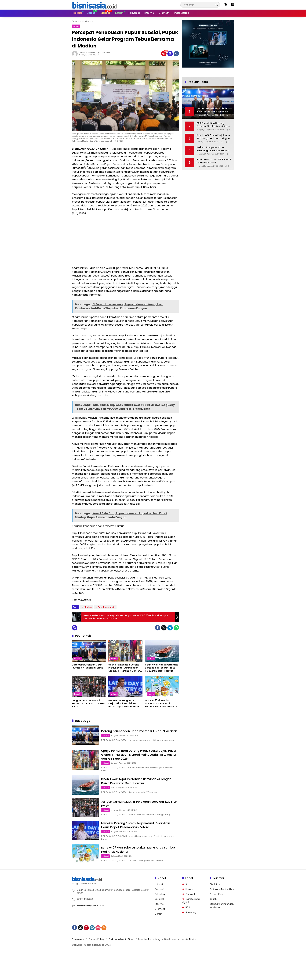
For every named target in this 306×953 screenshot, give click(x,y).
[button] (217, 4)
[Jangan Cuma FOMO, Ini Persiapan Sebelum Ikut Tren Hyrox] (89, 686)
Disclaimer (215, 884)
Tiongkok (190, 894)
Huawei (189, 889)
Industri (76, 26)
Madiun (88, 607)
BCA (188, 907)
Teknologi (160, 894)
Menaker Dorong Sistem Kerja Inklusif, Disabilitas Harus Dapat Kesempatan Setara (123, 703)
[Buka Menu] (232, 5)
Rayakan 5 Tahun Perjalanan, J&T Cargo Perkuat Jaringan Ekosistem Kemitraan (213, 137)
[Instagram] (98, 927)
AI (186, 884)
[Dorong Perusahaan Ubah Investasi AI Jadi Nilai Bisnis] (89, 651)
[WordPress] (92, 927)
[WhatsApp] (176, 627)
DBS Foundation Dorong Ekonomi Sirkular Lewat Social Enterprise (214, 125)
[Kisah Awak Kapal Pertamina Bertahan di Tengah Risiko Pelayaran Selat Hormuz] (162, 651)
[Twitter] (164, 627)
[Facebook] (157, 627)
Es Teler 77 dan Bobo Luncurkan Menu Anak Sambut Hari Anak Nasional (161, 703)
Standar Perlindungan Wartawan (157, 939)
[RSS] (103, 927)
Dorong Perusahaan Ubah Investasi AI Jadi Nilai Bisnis (87, 666)
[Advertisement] (125, 240)
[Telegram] (170, 627)
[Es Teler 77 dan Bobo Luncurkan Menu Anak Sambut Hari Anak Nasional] (162, 686)
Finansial (159, 889)
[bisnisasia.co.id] (94, 4)
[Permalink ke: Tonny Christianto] (75, 54)
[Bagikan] (176, 53)
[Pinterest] (86, 927)
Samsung (191, 912)
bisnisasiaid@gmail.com (90, 905)
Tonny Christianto (87, 52)
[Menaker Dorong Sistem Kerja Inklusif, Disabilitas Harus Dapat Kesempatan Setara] (125, 686)
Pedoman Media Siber (222, 889)
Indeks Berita (188, 939)
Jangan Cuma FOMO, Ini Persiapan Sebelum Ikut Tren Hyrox (88, 703)
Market (158, 913)
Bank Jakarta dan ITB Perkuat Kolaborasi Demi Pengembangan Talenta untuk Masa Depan (214, 161)
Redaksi (214, 899)
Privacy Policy (217, 894)
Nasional (159, 899)
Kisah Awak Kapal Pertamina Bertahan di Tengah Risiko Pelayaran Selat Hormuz (161, 667)
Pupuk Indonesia (106, 607)
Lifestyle (159, 904)
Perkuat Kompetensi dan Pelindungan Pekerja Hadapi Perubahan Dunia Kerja (213, 149)
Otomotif (160, 908)
